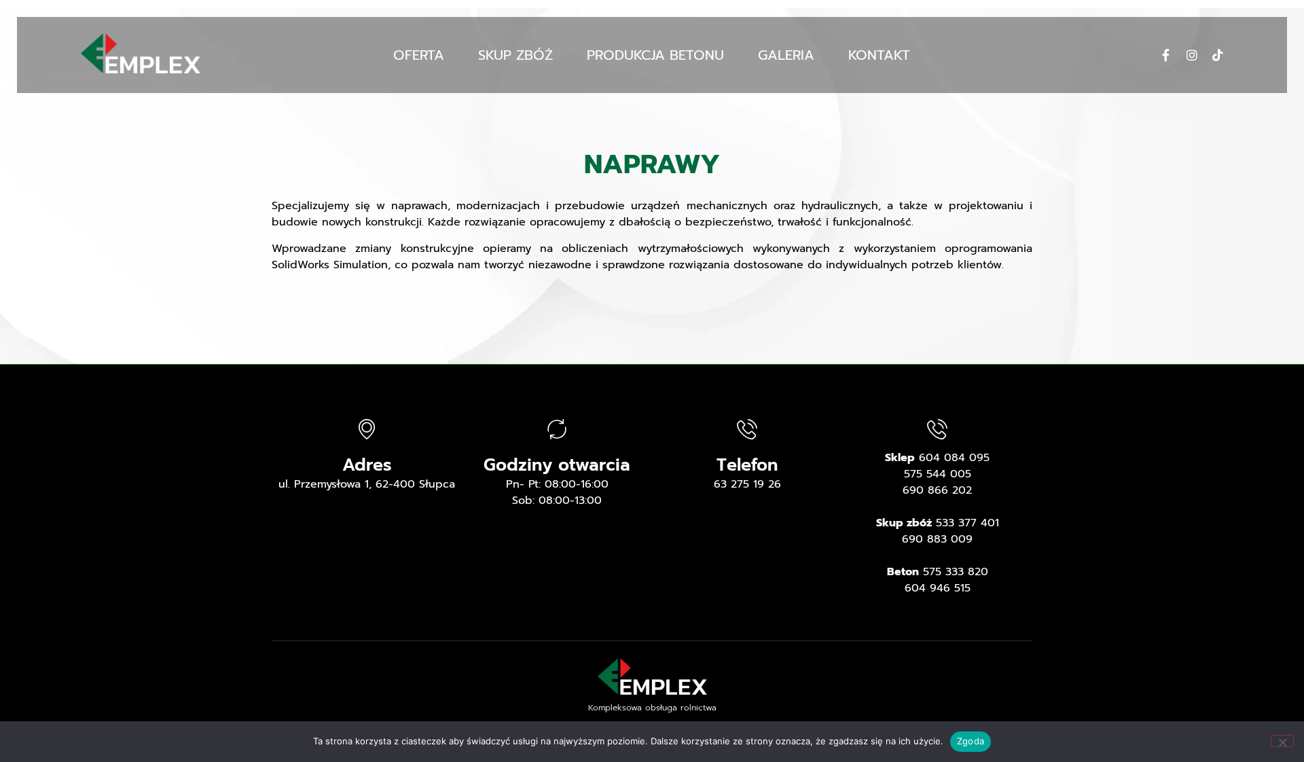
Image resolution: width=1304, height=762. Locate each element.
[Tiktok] (1218, 55)
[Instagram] (1192, 55)
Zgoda (970, 741)
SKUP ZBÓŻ (515, 55)
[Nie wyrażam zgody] (1282, 741)
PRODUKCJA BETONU (655, 55)
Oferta (418, 55)
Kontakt (879, 55)
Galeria (786, 55)
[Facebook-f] (1166, 55)
